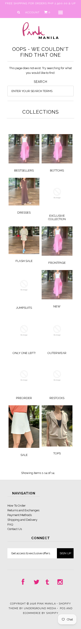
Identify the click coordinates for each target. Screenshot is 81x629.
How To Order (16, 505)
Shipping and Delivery (22, 519)
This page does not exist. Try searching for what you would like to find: (40, 70)
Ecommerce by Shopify (40, 613)
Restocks (57, 398)
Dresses (24, 212)
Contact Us (14, 529)
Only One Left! (24, 353)
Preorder (24, 398)
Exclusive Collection (57, 217)
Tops (57, 453)
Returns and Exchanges (23, 510)
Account (32, 12)
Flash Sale (24, 261)
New (57, 306)
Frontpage (57, 262)
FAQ (10, 524)
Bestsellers (24, 170)
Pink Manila (46, 603)
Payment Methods (19, 515)
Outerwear (56, 353)
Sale (24, 455)
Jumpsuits (24, 307)
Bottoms (57, 170)
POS (62, 608)
